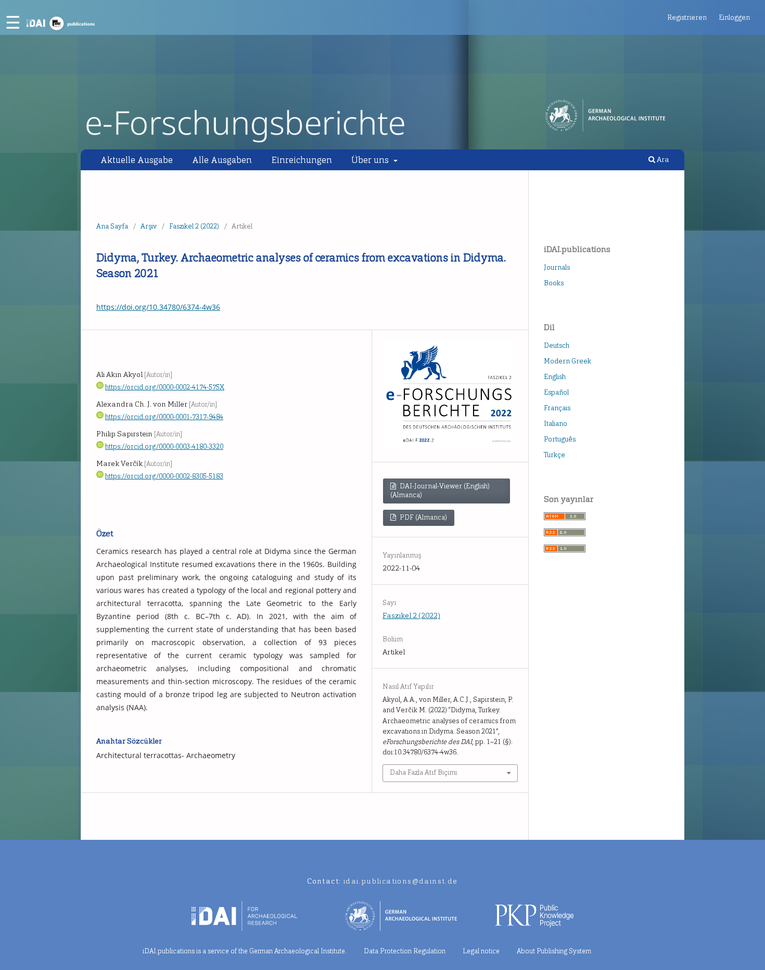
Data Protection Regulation (404, 951)
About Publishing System (554, 951)
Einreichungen (302, 160)
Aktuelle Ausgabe (136, 160)
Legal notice (481, 951)
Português (560, 439)
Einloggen (734, 17)
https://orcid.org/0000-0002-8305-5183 (164, 476)
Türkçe (554, 454)
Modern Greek (567, 361)
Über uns (371, 160)
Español (556, 392)
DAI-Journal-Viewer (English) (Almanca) (439, 490)
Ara (662, 160)
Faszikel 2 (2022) (194, 226)
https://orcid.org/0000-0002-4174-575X (164, 387)
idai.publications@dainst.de (400, 881)
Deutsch (556, 345)
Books (554, 283)
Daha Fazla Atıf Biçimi (423, 772)
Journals (557, 267)
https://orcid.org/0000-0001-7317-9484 (164, 416)
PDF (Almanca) (422, 517)
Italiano (555, 423)
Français (557, 408)
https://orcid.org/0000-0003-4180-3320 (164, 446)
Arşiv (149, 226)
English (555, 376)
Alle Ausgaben (222, 160)
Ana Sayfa (112, 226)
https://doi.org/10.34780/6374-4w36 (158, 307)
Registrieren (687, 17)
